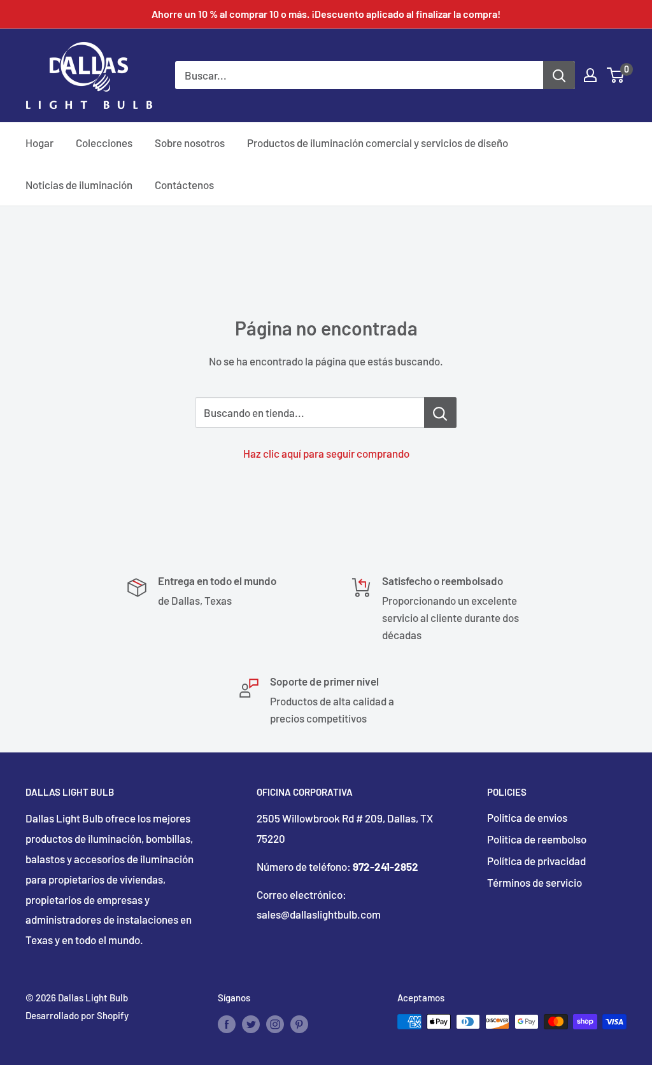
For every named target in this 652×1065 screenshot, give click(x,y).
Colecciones (104, 142)
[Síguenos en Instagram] (275, 1023)
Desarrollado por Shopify (77, 1015)
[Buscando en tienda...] (440, 412)
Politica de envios (527, 817)
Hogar (39, 142)
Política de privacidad (536, 860)
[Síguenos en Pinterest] (299, 1023)
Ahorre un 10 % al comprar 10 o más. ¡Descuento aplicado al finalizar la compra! (326, 14)
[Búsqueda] (559, 75)
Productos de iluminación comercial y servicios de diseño (377, 142)
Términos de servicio (534, 882)
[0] (616, 75)
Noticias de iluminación (78, 184)
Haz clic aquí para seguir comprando (326, 453)
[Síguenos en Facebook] (227, 1023)
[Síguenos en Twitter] (251, 1023)
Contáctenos (184, 184)
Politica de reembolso (536, 839)
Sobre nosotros (190, 142)
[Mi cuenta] (590, 75)
